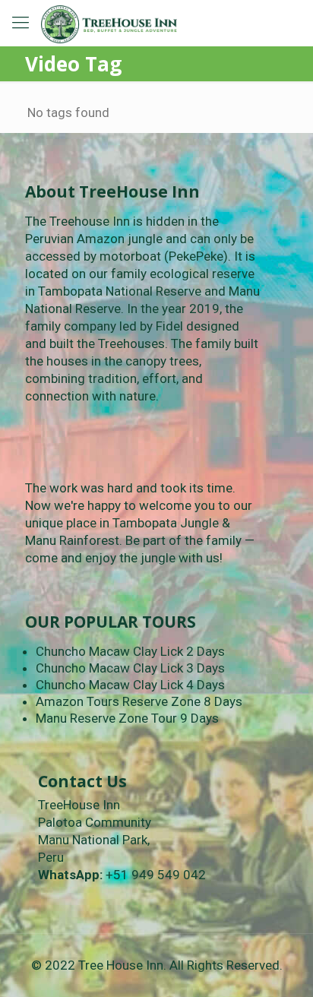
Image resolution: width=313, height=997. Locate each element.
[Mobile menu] (20, 23)
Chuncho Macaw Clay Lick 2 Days (130, 651)
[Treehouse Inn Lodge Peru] (109, 23)
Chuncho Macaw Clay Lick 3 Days (130, 668)
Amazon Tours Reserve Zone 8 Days (139, 701)
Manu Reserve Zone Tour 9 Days (127, 718)
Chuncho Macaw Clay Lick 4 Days (130, 684)
